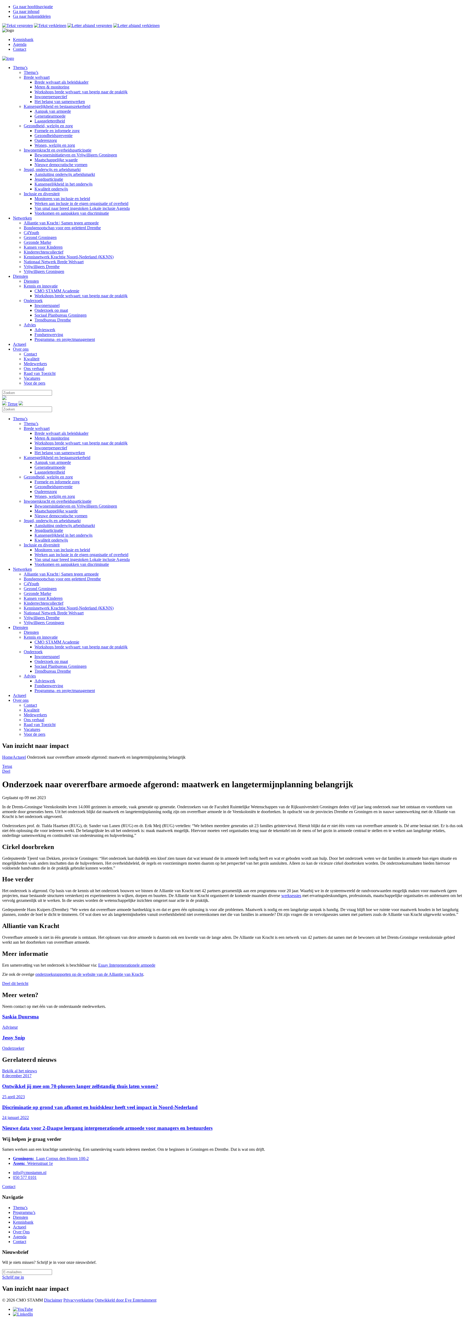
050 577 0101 (25, 1177)
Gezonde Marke (37, 242)
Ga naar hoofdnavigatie (33, 6)
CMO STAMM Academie (57, 291)
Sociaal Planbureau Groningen (61, 315)
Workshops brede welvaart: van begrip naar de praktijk (81, 92)
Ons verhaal (34, 368)
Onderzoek (33, 300)
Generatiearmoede (50, 116)
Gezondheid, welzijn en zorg (48, 126)
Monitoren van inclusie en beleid (62, 198)
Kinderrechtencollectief (43, 252)
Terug (13, 404)
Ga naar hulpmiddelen (32, 16)
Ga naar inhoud (26, 11)
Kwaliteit (31, 359)
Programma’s (24, 1212)
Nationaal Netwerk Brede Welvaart (54, 261)
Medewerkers (35, 363)
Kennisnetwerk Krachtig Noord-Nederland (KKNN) (69, 257)
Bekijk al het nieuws (19, 1071)
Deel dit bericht (15, 983)
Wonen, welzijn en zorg (55, 145)
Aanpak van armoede (53, 111)
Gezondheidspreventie (54, 135)
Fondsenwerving (49, 334)
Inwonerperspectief (51, 96)
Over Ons (21, 1232)
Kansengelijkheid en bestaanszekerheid (57, 106)
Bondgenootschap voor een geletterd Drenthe (62, 227)
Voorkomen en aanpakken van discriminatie (72, 213)
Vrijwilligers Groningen (44, 271)
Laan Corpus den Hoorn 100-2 (51, 1158)
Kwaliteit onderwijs (51, 189)
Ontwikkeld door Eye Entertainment (125, 1300)
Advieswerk (45, 329)
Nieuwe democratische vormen (61, 164)
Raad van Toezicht (40, 373)
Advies (30, 325)
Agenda (19, 44)
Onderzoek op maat (51, 310)
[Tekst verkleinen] (50, 25)
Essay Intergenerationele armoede (126, 965)
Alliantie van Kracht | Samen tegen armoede (61, 223)
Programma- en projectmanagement (65, 339)
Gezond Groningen (40, 237)
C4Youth (31, 232)
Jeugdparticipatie (49, 179)
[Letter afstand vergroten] (89, 25)
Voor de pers (34, 383)
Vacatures (32, 378)
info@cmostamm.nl (29, 1172)
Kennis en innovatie (41, 286)
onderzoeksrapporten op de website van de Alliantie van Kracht (89, 974)
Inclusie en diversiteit (42, 193)
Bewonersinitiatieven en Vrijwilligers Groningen (76, 155)
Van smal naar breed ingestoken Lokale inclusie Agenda (82, 208)
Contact (19, 49)
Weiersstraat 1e (33, 1163)
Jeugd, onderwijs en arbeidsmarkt (52, 169)
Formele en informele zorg (57, 130)
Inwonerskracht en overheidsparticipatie (57, 150)
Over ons (21, 349)
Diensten (20, 276)
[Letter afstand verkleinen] (136, 25)
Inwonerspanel (47, 305)
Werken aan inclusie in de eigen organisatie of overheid (81, 203)
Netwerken (22, 218)
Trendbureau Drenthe (53, 320)
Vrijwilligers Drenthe (42, 266)
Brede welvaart (37, 77)
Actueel (19, 344)
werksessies (291, 895)
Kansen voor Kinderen (43, 247)
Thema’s (20, 67)
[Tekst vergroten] (17, 25)
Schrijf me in (13, 1277)
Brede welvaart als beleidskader (61, 82)
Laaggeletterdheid (50, 121)
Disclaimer (53, 1300)
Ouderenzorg (46, 140)
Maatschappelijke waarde (56, 160)
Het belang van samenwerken (60, 101)
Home (7, 757)
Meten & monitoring (52, 87)
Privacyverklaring (78, 1300)
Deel (6, 771)
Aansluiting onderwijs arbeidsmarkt (65, 174)
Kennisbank (23, 39)
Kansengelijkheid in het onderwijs (63, 184)
